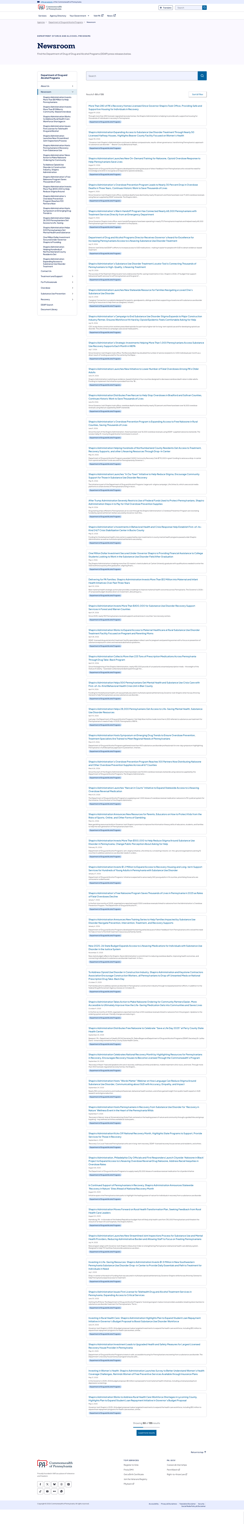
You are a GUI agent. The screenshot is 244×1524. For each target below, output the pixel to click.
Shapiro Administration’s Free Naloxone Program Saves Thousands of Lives (56, 179)
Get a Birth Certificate (134, 1474)
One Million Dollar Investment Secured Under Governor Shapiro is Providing (56, 239)
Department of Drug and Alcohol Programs (54, 76)
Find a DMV (129, 1469)
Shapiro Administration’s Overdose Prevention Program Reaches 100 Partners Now (54, 200)
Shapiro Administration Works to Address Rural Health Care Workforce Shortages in (56, 119)
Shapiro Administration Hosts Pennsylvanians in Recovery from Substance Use (56, 147)
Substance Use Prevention (53, 293)
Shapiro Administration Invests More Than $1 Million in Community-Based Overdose (57, 109)
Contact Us (46, 271)
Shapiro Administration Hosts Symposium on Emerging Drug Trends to (57, 210)
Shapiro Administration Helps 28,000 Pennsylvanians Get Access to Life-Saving (56, 220)
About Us (45, 86)
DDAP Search (47, 304)
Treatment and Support (52, 276)
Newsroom (46, 92)
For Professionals (49, 282)
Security (201, 1504)
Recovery (45, 299)
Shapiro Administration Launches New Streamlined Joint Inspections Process (55, 138)
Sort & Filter (197, 94)
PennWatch (172, 1469)
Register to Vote (131, 1465)
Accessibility (154, 1504)
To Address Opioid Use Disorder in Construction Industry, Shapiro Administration (54, 168)
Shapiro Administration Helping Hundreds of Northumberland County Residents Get (54, 250)
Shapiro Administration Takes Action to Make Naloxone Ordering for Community (56, 157)
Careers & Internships (177, 1465)
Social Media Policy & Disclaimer (193, 1506)
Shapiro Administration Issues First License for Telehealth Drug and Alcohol (56, 128)
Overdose (45, 288)
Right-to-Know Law (176, 1474)
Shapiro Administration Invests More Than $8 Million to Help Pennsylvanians (57, 99)
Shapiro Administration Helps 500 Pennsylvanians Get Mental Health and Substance (56, 230)
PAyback (128, 1484)
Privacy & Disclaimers (169, 1504)
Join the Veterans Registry (135, 1479)
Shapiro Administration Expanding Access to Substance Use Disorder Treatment (54, 263)
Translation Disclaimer (187, 1504)
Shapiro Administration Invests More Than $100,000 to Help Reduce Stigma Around (57, 189)
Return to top (197, 1452)
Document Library (49, 309)
